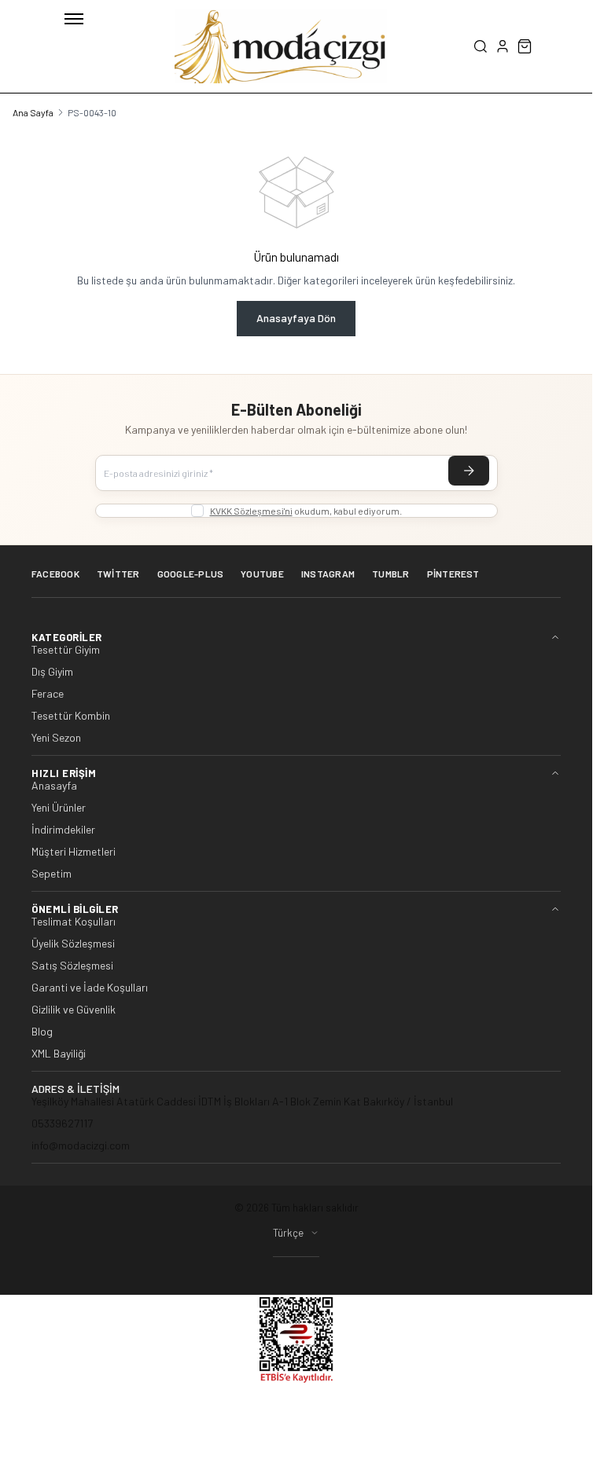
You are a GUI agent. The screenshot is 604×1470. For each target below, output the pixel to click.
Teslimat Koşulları (73, 921)
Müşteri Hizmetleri (73, 851)
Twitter (118, 573)
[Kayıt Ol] (468, 471)
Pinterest (453, 573)
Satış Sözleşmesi (72, 965)
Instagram (328, 573)
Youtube (262, 573)
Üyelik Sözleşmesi (73, 943)
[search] (480, 46)
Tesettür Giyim (65, 649)
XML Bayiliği (58, 1053)
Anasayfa (54, 785)
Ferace (47, 693)
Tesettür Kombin (70, 715)
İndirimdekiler (63, 829)
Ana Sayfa (33, 112)
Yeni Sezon (56, 737)
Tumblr (390, 573)
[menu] (74, 19)
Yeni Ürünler (58, 807)
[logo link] (281, 46)
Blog (42, 1031)
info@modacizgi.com (80, 1145)
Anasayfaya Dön (296, 317)
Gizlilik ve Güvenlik (73, 1009)
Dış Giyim (52, 671)
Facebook (55, 573)
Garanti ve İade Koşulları (89, 987)
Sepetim (51, 873)
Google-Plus (190, 573)
